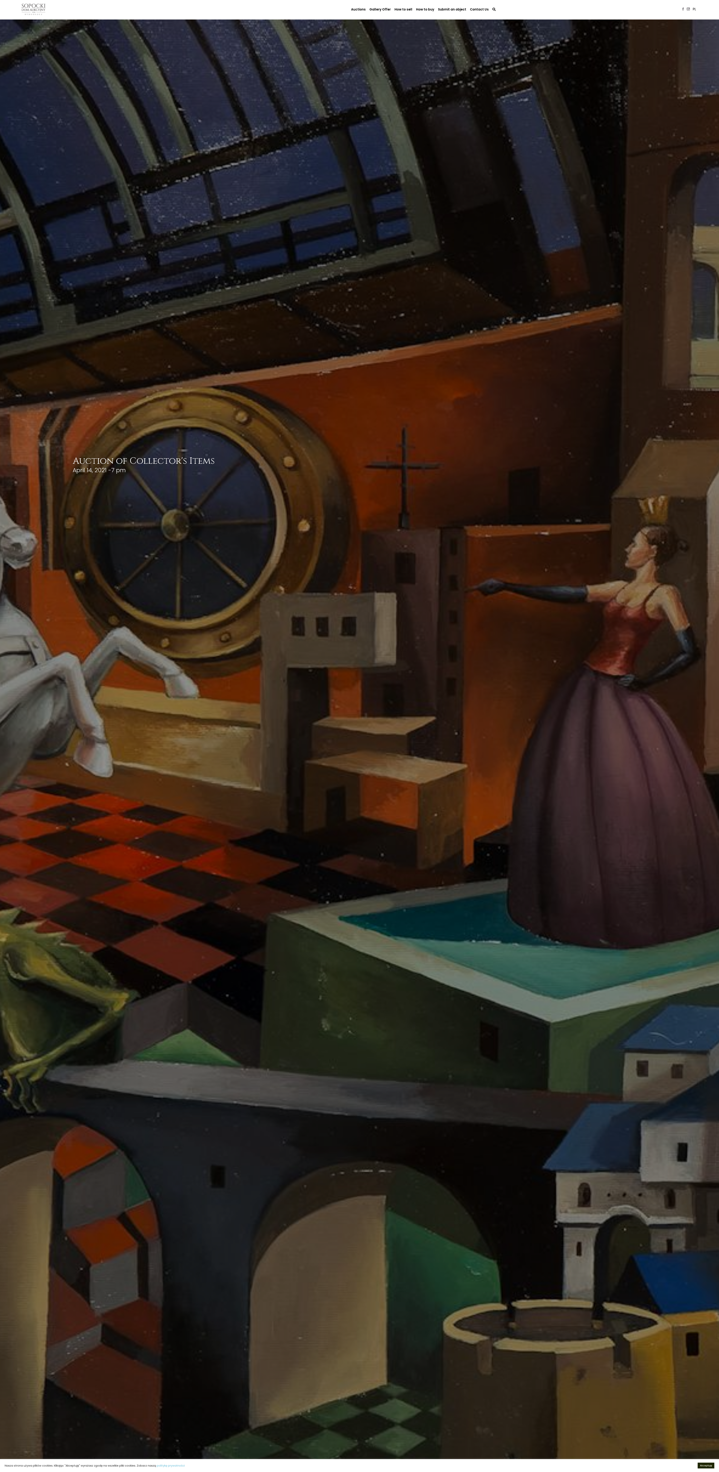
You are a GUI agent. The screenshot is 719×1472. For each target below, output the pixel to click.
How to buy (425, 9)
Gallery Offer (380, 9)
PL (694, 9)
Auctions (358, 9)
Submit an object (452, 9)
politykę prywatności (171, 1466)
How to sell (403, 9)
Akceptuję (706, 1465)
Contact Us (479, 9)
